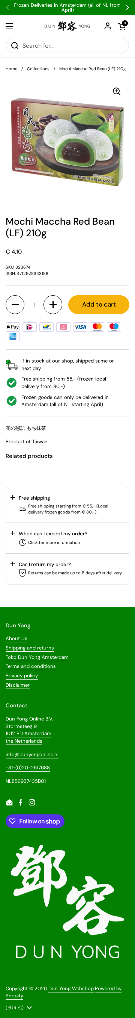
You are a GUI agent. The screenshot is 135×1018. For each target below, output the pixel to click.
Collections (38, 68)
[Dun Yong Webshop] (67, 26)
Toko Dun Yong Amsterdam (37, 657)
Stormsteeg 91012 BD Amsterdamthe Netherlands (28, 733)
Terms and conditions (31, 666)
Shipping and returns (30, 648)
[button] (15, 304)
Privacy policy (22, 675)
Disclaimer (18, 685)
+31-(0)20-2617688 (28, 767)
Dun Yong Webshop (71, 988)
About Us (16, 638)
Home (11, 68)
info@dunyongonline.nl (32, 754)
